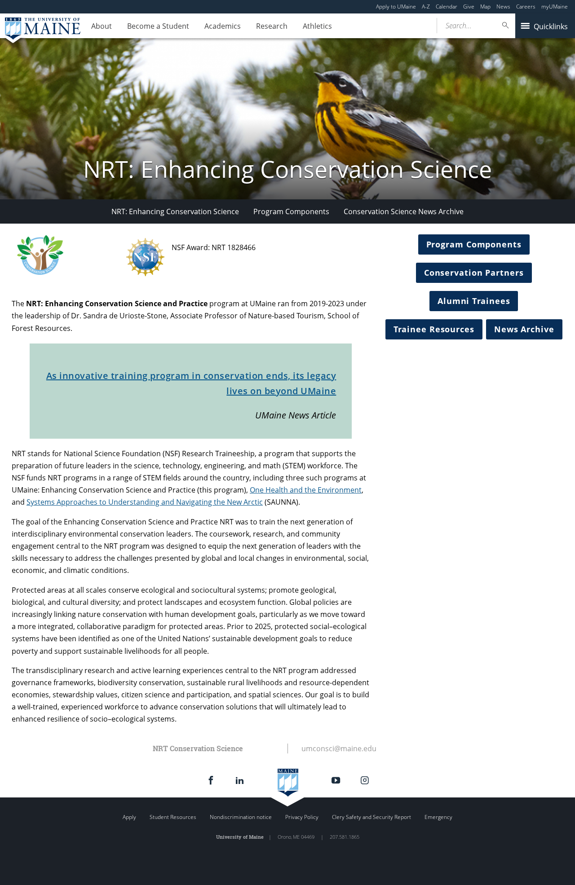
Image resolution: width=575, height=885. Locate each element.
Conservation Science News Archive (404, 211)
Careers (525, 6)
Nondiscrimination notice (241, 817)
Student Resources (173, 817)
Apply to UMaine (396, 6)
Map (485, 6)
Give (468, 6)
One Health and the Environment (306, 490)
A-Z (426, 6)
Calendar (446, 6)
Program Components (291, 211)
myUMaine (554, 6)
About (101, 26)
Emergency (438, 817)
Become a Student (158, 26)
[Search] (506, 25)
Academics (222, 26)
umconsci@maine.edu (338, 748)
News (503, 6)
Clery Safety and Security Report (371, 817)
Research (272, 26)
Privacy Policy (301, 817)
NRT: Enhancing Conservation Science (175, 211)
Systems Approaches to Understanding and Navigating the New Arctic (145, 502)
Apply (129, 817)
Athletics (317, 26)
